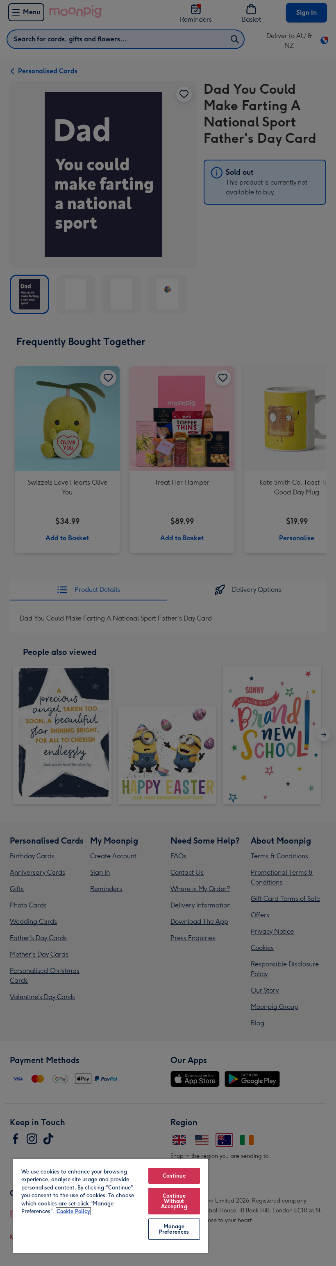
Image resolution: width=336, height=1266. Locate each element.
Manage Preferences (174, 1229)
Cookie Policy (73, 1211)
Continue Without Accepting (174, 1201)
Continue (174, 1176)
